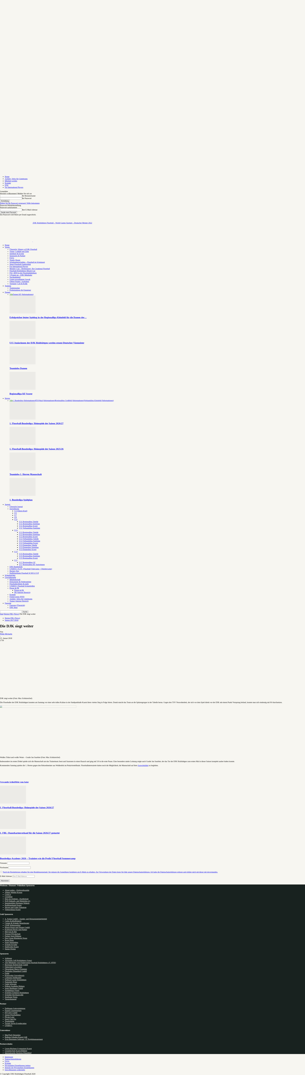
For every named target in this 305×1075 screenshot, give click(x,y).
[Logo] (16, 241)
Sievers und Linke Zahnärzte (15, 907)
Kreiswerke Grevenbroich (14, 975)
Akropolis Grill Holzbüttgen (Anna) (18, 960)
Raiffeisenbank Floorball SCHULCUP (24, 573)
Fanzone (8, 603)
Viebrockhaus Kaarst (12, 910)
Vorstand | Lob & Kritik (18, 284)
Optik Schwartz (11, 984)
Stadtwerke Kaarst (12, 947)
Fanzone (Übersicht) (17, 605)
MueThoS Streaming (12, 1035)
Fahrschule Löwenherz (13, 967)
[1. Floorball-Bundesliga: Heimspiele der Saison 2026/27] (23, 419)
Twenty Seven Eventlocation (15, 1023)
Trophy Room (15, 260)
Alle (11, 294)
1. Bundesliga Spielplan (21, 500)
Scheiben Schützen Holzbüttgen (17, 993)
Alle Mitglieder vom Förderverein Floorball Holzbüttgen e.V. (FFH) (30, 963)
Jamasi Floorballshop (13, 1015)
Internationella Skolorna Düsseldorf (18, 1053)
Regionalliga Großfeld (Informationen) (69, 401)
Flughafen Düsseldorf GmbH (16, 971)
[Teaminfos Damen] (23, 364)
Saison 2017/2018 (11, 620)
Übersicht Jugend (16, 507)
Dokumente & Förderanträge (20, 582)
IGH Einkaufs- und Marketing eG (17, 901)
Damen (7, 292)
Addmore (8, 958)
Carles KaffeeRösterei (13, 921)
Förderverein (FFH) (17, 597)
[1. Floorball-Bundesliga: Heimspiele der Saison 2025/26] (23, 444)
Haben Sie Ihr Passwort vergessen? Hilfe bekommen (20, 203)
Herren (7, 398)
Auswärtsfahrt (143, 765)
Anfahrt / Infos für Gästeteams (16, 179)
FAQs (12, 258)
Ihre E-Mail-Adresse (29, 210)
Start (1, 614)
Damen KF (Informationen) (23, 294)
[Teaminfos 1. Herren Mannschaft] (23, 470)
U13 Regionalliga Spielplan (29, 535)
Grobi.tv (8, 895)
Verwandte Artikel (7, 782)
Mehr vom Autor (22, 782)
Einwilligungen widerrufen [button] (15, 1070)
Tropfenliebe (9, 1021)
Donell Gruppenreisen (13, 1011)
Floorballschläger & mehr (19, 584)
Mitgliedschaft (15, 580)
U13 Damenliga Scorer (27, 550)
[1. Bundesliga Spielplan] (23, 495)
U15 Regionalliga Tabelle (28, 554)
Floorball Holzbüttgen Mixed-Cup (22, 271)
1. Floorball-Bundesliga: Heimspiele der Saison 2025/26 (37, 449)
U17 (16, 560)
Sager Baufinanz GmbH (14, 988)
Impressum (9, 1057)
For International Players (14, 187)
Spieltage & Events (17, 254)
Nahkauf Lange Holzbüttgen (15, 980)
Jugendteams (14, 509)
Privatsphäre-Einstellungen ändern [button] (17, 1066)
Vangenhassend (10, 999)
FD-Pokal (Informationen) (45, 401)
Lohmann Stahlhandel (13, 978)
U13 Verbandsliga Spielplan (29, 541)
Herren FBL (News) (11, 614)
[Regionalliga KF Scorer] (23, 389)
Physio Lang (9, 1017)
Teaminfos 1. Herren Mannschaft (26, 474)
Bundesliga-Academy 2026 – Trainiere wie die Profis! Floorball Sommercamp (38, 858)
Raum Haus (9, 940)
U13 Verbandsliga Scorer (28, 543)
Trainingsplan (15, 288)
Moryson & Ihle (11, 932)
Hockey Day (14, 571)
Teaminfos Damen (18, 368)
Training (8, 286)
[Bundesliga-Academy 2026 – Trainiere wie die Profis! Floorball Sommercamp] (13, 854)
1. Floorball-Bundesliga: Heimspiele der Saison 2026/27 (37, 423)
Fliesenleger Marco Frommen (16, 969)
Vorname (3, 863)
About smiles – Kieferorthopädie (17, 890)
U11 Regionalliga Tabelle (28, 522)
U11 (16, 519)
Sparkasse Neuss (11, 997)
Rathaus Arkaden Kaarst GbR (16, 1037)
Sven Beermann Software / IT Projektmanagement (24, 1039)
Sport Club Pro (10, 1019)
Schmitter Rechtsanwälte (14, 995)
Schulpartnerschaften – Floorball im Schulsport (27, 262)
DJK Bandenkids (16, 567)
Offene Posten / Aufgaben (19, 282)
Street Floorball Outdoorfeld (20, 264)
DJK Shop (14, 607)
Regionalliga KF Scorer (21, 393)
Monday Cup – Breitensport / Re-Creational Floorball (30, 269)
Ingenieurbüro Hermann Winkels (17, 903)
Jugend (7, 504)
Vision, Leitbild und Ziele (19, 251)
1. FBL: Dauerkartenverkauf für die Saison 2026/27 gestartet (30, 833)
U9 (15, 517)
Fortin (7, 973)
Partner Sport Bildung (13, 936)
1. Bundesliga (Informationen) (24, 401)
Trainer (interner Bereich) (19, 601)
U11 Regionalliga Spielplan (29, 524)
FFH (6, 185)
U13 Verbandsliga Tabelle (29, 539)
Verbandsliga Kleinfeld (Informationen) (99, 401)
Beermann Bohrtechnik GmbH (16, 965)
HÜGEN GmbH (11, 1013)
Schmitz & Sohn (11, 945)
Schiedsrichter (10, 575)
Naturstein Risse (11, 982)
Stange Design (10, 949)
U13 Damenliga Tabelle (28, 545)
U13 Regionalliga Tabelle (28, 532)
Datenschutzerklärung (13, 1059)
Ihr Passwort (26, 198)
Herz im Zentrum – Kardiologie (17, 899)
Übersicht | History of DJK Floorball (23, 249)
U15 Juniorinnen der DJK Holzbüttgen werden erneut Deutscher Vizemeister (47, 343)
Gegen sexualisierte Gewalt (20, 279)
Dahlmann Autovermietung (15, 1008)
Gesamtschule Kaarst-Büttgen (16, 1051)
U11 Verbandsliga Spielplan (29, 528)
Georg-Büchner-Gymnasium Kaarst (18, 1049)
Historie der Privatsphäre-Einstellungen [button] (19, 1068)
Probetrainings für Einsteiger (20, 290)
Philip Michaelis (6, 634)
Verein (7, 247)
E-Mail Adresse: (6, 876)
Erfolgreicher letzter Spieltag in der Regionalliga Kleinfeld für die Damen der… (48, 317)
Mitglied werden (11, 181)
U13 (16, 530)
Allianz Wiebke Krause (13, 892)
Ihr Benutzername (29, 196)
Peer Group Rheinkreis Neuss (16, 938)
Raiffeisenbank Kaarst (13, 905)
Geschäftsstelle (10, 577)
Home (7, 177)
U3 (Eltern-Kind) (20, 511)
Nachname (4, 867)
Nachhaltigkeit (15, 277)
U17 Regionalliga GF (27, 562)
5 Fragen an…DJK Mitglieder (21, 275)
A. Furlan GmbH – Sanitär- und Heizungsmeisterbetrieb (26, 919)
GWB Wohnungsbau (13, 925)
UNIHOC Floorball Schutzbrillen (22, 586)
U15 (16, 552)
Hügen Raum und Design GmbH (17, 927)
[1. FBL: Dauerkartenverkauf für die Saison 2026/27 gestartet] (13, 828)
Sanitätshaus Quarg (12, 991)
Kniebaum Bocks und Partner (16, 930)
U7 (15, 515)
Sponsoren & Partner (17, 256)
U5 (15, 513)
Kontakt (8, 183)
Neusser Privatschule (12, 934)
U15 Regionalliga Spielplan (29, 556)
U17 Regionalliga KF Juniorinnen (32, 565)
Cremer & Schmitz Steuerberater (17, 923)
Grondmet (8, 897)
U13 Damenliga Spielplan (29, 547)
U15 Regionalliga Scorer (28, 558)
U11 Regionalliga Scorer (28, 526)
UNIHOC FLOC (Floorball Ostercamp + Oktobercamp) (31, 569)
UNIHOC (8, 1026)
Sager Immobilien (11, 942)
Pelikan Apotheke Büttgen (15, 986)
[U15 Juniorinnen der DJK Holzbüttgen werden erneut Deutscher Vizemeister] (23, 338)
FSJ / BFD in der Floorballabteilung (23, 273)
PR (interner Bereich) (22, 592)
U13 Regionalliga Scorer (28, 537)
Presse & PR (14, 588)
